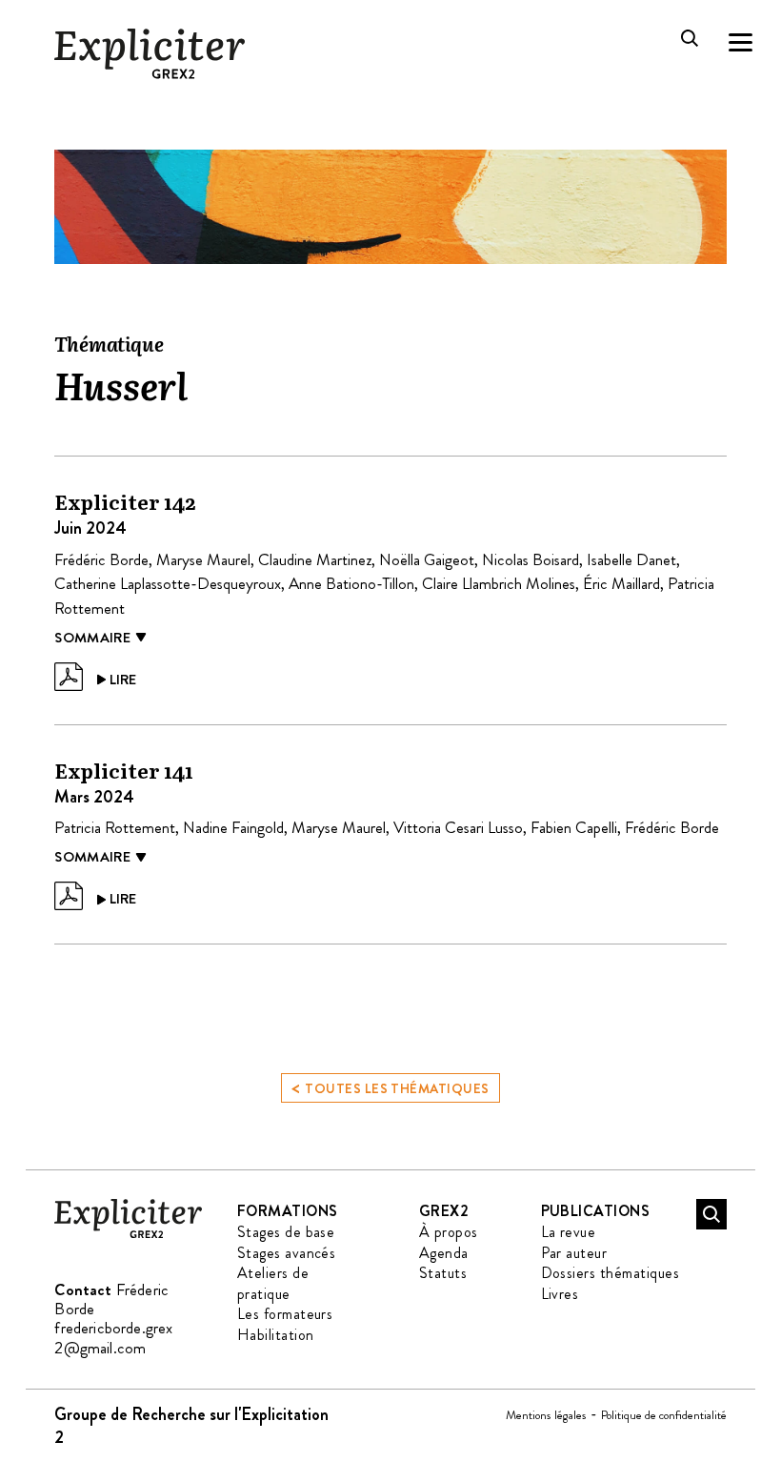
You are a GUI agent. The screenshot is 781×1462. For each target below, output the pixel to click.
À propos (448, 1232)
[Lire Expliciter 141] (95, 896)
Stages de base (286, 1232)
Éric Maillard (621, 583)
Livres (560, 1294)
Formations (287, 1211)
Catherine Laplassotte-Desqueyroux (167, 583)
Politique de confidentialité (664, 1415)
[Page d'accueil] (128, 1235)
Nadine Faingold (233, 827)
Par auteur (574, 1253)
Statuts (443, 1273)
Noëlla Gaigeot (426, 559)
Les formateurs (285, 1314)
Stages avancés (286, 1253)
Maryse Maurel (203, 559)
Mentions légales (546, 1415)
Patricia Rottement (114, 827)
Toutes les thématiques (390, 1087)
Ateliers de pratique (273, 1283)
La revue (568, 1232)
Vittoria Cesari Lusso (458, 827)
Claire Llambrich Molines (498, 583)
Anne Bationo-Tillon (351, 583)
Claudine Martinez (314, 559)
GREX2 (444, 1211)
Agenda (444, 1253)
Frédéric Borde (101, 559)
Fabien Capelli (574, 827)
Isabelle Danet (631, 559)
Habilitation (275, 1335)
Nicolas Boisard (530, 559)
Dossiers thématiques (610, 1273)
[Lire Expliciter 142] (95, 676)
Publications (596, 1211)
